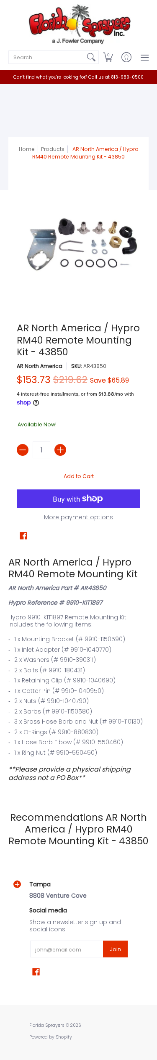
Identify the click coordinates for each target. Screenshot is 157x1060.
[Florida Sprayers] (78, 24)
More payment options (78, 517)
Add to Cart (79, 476)
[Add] (60, 450)
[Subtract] (22, 450)
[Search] (91, 57)
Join (115, 949)
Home (27, 149)
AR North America (39, 366)
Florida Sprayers (46, 1025)
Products (52, 149)
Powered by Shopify (50, 1037)
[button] (108, 57)
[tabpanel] (78, 669)
